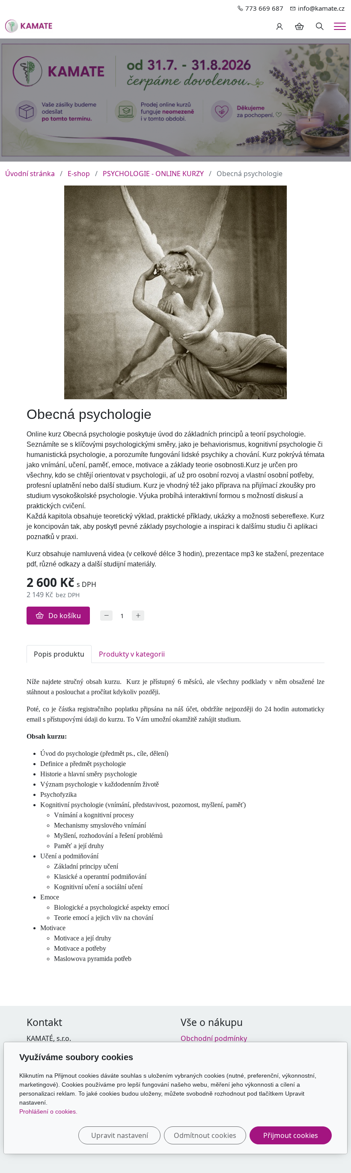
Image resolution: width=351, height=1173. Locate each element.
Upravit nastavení (119, 1135)
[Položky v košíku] (299, 26)
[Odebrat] (106, 615)
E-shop (79, 173)
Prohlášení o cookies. (48, 1111)
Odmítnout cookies (205, 1135)
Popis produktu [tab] (59, 654)
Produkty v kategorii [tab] (132, 654)
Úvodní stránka (30, 173)
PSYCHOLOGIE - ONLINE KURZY (153, 173)
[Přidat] (138, 615)
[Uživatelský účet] (279, 26)
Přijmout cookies (290, 1135)
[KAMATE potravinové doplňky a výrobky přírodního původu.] (29, 25)
